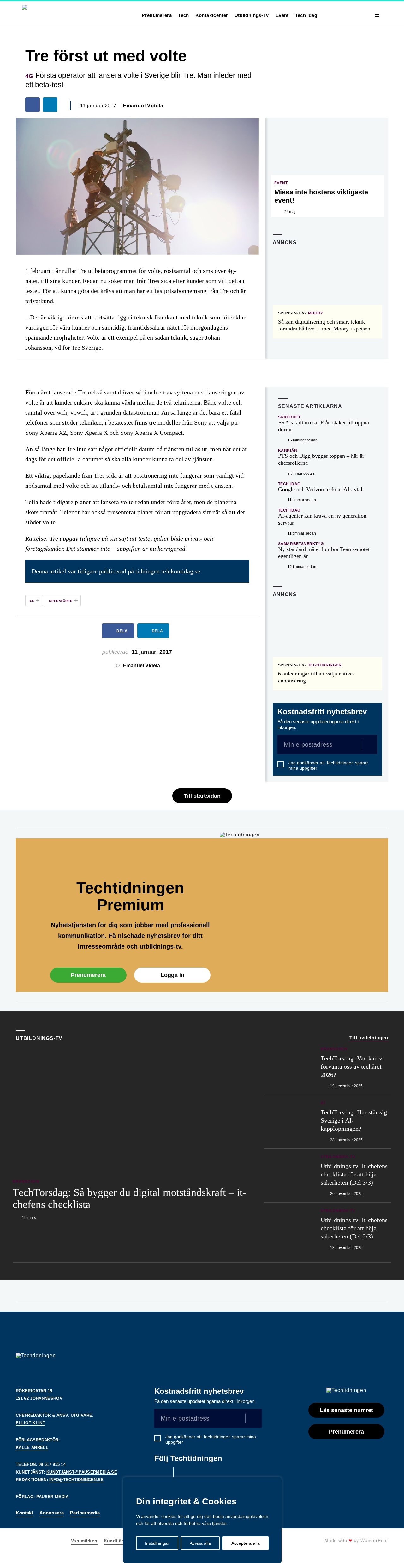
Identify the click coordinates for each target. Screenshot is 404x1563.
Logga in (172, 975)
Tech (183, 15)
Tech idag (306, 15)
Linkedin (185, 1475)
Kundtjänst (116, 1540)
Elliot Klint (30, 1423)
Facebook (162, 1475)
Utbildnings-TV (252, 15)
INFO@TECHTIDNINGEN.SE (76, 1479)
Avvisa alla (200, 1543)
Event (282, 15)
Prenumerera (157, 15)
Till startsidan (202, 796)
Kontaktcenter (211, 15)
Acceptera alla (245, 1543)
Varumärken (84, 1540)
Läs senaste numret (346, 1410)
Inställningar (157, 1543)
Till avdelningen (368, 1037)
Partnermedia (85, 1512)
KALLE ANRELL (32, 1447)
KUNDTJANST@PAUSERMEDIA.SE (81, 1472)
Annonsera (51, 1512)
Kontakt (24, 1512)
